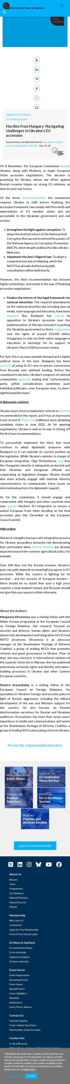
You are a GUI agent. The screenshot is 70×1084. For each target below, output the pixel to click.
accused (5, 365)
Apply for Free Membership (35, 845)
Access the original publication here (35, 745)
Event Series (16, 984)
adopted (12, 316)
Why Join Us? (16, 920)
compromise (62, 329)
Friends (13, 906)
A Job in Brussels (18, 1043)
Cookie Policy (28, 1069)
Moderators (15, 1002)
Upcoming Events (18, 979)
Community (15, 925)
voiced (59, 316)
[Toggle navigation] (62, 5)
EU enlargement (17, 119)
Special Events (17, 988)
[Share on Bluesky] (36, 79)
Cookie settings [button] (13, 1076)
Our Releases (16, 893)
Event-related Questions (22, 1025)
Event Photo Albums (20, 1006)
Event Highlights (18, 993)
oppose (12, 506)
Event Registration (19, 975)
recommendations (34, 198)
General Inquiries (18, 1020)
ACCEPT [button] (31, 1076)
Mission (13, 879)
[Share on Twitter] (36, 60)
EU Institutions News (20, 947)
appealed (24, 379)
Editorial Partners (18, 897)
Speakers (14, 997)
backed (65, 166)
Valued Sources (17, 902)
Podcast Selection (19, 961)
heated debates (43, 547)
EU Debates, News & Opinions (27, 8)
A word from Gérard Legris (23, 934)
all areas (64, 411)
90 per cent (28, 420)
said (60, 461)
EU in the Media (17, 952)
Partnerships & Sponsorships (25, 1029)
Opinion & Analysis (18, 114)
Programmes (16, 888)
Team (12, 884)
